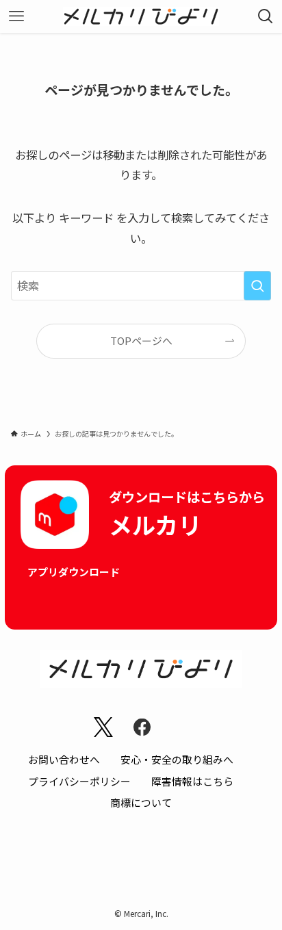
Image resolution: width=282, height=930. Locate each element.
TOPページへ (141, 340)
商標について (141, 802)
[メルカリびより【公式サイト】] (141, 16)
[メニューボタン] (16, 16)
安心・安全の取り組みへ (176, 759)
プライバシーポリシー (79, 781)
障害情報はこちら (192, 781)
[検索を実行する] (257, 285)
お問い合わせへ (64, 759)
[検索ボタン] (265, 16)
